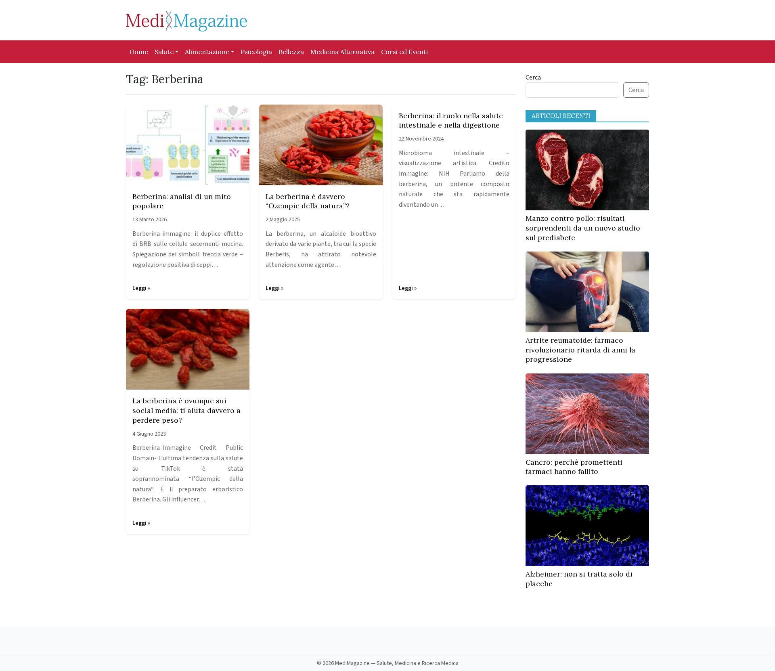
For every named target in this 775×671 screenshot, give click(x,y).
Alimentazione (207, 52)
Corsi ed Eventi (404, 52)
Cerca (533, 77)
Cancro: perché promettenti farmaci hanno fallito (574, 466)
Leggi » (141, 288)
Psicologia (256, 52)
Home (138, 52)
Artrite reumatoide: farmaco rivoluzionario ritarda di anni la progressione (580, 350)
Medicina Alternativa (342, 52)
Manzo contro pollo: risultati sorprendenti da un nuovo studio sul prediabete (583, 228)
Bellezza (291, 52)
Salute (164, 52)
